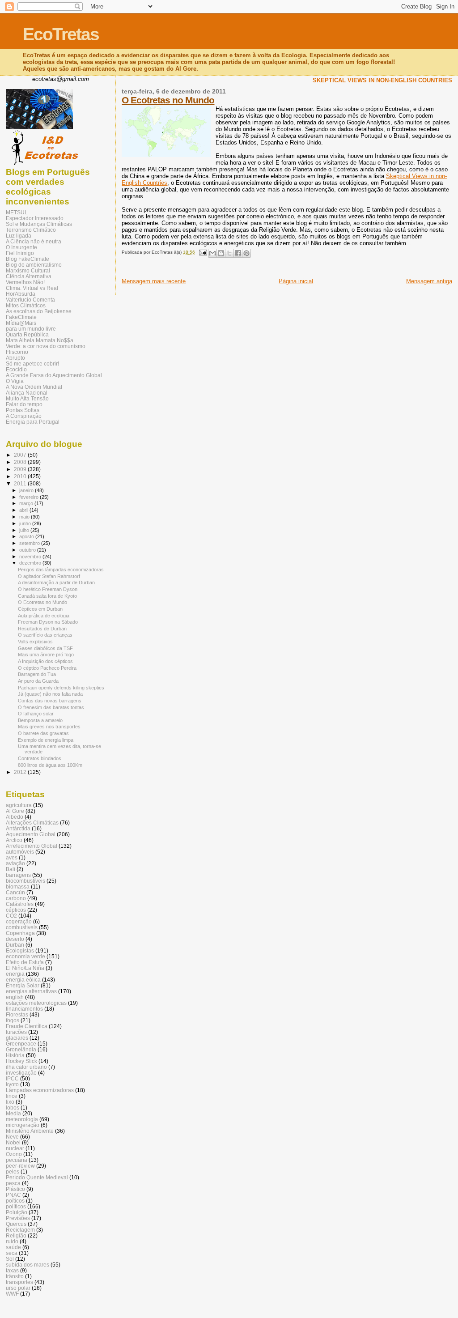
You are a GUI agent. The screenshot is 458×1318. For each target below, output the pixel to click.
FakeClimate (21, 317)
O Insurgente (21, 247)
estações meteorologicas (36, 1003)
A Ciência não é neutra (33, 241)
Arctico (14, 840)
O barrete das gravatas (43, 733)
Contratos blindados (39, 758)
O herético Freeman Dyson (47, 589)
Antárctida (18, 828)
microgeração (22, 1125)
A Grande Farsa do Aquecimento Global (54, 375)
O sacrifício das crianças (45, 635)
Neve (12, 1136)
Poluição (16, 1212)
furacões (16, 1032)
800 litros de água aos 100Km (50, 765)
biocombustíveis (25, 881)
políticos (16, 1206)
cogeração (19, 921)
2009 (21, 469)
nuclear (15, 1148)
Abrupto (15, 358)
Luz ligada (18, 235)
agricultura (19, 805)
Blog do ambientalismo (34, 265)
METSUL (17, 212)
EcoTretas (61, 34)
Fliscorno (17, 352)
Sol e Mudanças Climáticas (39, 224)
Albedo (14, 817)
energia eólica (23, 979)
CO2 (11, 915)
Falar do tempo (24, 404)
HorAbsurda (20, 294)
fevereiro (29, 497)
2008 (21, 462)
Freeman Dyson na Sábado (48, 622)
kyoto (12, 1084)
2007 (21, 455)
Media (13, 1113)
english (15, 997)
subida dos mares (27, 1264)
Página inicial (296, 281)
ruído (12, 1241)
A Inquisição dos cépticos (45, 661)
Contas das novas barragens (49, 700)
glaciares (17, 1038)
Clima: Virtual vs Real (32, 288)
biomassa (18, 886)
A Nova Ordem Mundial (34, 387)
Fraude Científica (26, 1026)
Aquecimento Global (30, 834)
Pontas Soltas (22, 410)
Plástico (15, 1189)
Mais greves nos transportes (49, 726)
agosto (27, 536)
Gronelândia (21, 1049)
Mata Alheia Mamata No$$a (39, 340)
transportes (19, 1282)
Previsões (18, 1218)
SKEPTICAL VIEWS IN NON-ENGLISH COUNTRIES (382, 80)
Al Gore (15, 811)
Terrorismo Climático (31, 230)
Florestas (17, 1014)
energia (15, 974)
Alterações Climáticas (32, 822)
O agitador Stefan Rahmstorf (49, 576)
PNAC (13, 1195)
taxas (12, 1270)
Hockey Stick (21, 1061)
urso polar (18, 1288)
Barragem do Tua (37, 674)
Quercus (16, 1224)
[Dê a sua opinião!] (220, 253)
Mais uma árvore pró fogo (46, 654)
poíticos (15, 1200)
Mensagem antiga (429, 281)
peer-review (20, 1166)
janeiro (27, 490)
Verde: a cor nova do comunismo (45, 346)
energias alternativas (31, 991)
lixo (10, 1102)
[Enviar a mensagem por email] (212, 253)
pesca (13, 1183)
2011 (21, 483)
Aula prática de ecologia (43, 615)
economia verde (25, 956)
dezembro (30, 562)
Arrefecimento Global (31, 846)
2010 (21, 476)
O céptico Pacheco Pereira (47, 668)
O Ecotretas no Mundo (168, 100)
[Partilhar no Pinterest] (246, 253)
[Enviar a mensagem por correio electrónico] (202, 252)
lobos (12, 1107)
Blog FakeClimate (27, 259)
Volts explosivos (35, 641)
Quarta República (27, 334)
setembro (30, 543)
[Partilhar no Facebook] (237, 253)
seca (11, 1253)
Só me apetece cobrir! (32, 363)
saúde (13, 1247)
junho (25, 523)
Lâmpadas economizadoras (40, 1090)
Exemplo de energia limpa (45, 740)
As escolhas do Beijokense (39, 311)
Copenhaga (20, 933)
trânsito (15, 1276)
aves (11, 857)
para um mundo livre (31, 329)
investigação (21, 1073)
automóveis (20, 852)
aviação (15, 863)
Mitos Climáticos (26, 305)
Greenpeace (21, 1043)
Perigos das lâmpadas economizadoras (61, 569)
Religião (16, 1235)
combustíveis (22, 927)
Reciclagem (20, 1230)
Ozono (14, 1154)
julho (24, 530)
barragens (18, 875)
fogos (12, 1020)
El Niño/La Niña (25, 968)
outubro (28, 550)
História (15, 1055)
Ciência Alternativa (28, 276)
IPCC (12, 1078)
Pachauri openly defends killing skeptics (61, 687)
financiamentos (24, 1009)
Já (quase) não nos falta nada (50, 694)
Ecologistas (20, 950)
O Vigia (15, 381)
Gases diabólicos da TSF (45, 648)
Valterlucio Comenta (30, 299)
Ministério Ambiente (30, 1131)
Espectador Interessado (35, 218)
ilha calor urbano (26, 1067)
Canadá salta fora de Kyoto (47, 596)
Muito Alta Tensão (27, 398)
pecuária (16, 1160)
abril (24, 510)
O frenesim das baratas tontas (51, 707)
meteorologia (22, 1119)
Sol (10, 1259)
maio (25, 516)
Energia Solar (22, 985)
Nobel (13, 1142)
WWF (12, 1294)
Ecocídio (16, 369)
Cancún (15, 892)
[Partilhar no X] (229, 253)
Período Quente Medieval (37, 1177)
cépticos (16, 910)
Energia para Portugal (32, 422)
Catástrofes (20, 904)
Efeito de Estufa (25, 962)
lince (11, 1096)
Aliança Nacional (26, 392)
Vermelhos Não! (25, 282)
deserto (15, 939)
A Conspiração (24, 416)
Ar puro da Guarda (38, 681)
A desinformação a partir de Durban (56, 582)
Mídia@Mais (21, 323)
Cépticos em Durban (40, 609)
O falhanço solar (36, 713)
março (26, 503)
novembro (30, 556)
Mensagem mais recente (154, 281)
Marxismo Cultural (28, 270)
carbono (16, 898)
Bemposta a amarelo (40, 720)
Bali (10, 869)
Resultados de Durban (42, 628)
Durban (15, 945)
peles (12, 1171)
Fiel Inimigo (20, 253)
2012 (21, 772)
